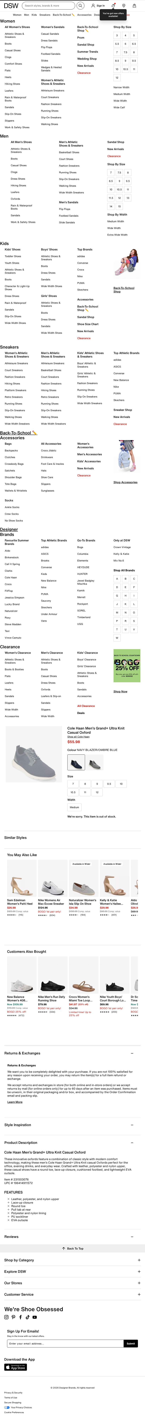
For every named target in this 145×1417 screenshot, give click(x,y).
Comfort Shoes (13, 64)
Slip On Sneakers (87, 396)
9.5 (134, 61)
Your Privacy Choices (21, 1407)
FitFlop (9, 591)
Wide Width (120, 100)
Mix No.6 (119, 560)
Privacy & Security (13, 1392)
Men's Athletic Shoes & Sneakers (71, 144)
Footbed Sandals (50, 54)
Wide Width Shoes (15, 323)
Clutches (10, 457)
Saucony (46, 600)
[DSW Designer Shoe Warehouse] (11, 5)
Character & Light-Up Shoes (17, 287)
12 (117, 77)
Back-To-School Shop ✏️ (87, 29)
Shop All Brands (124, 570)
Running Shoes (49, 111)
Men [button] (26, 15)
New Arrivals (85, 66)
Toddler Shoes (13, 256)
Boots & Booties (14, 669)
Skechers (82, 289)
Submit (131, 1343)
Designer (99, 15)
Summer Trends (87, 51)
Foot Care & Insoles (52, 464)
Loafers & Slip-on (51, 696)
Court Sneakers (50, 97)
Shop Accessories (125, 482)
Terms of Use (10, 1397)
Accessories (85, 299)
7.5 (125, 52)
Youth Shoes (12, 263)
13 (128, 198)
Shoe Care (47, 477)
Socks (9, 500)
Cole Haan (11, 577)
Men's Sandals (68, 202)
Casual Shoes (13, 50)
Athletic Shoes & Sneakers (14, 35)
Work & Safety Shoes (17, 127)
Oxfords (15, 199)
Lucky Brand (12, 604)
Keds (44, 574)
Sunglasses (47, 490)
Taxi (7, 631)
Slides (44, 60)
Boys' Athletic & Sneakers (86, 364)
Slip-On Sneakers (51, 117)
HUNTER (82, 574)
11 (134, 69)
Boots (8, 43)
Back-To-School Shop (124, 290)
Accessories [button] (84, 15)
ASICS (117, 366)
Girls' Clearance (86, 666)
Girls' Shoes (49, 296)
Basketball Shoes (69, 152)
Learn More (14, 1102)
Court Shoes (66, 159)
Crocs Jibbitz (48, 450)
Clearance (84, 73)
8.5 (117, 61)
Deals (81, 713)
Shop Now (120, 691)
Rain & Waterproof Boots (15, 98)
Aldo (7, 550)
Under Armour (49, 614)
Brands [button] (111, 15)
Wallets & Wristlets (16, 490)
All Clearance (86, 706)
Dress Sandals (49, 40)
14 (111, 206)
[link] (20, 905)
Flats (7, 70)
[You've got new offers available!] (113, 5)
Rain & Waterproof (15, 303)
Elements (82, 560)
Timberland (83, 617)
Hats (43, 470)
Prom (80, 37)
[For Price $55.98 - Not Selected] (94, 762)
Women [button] (17, 15)
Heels (8, 77)
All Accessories (51, 444)
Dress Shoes (18, 179)
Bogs (80, 547)
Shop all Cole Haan (78, 736)
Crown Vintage (122, 547)
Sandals (9, 107)
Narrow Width (121, 87)
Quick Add (22, 925)
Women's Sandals (52, 27)
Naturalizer (11, 611)
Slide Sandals (67, 222)
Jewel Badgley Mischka (85, 582)
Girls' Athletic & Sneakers (86, 374)
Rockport (82, 604)
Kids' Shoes (12, 249)
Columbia (82, 554)
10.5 (125, 69)
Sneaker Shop (123, 410)
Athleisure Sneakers (52, 90)
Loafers (9, 90)
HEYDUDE (83, 567)
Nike (80, 276)
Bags (8, 444)
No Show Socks (14, 520)
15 (119, 206)
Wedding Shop (87, 59)
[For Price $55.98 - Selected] (76, 762)
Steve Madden (13, 624)
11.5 (111, 198)
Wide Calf (119, 107)
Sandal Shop (85, 44)
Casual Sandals (50, 34)
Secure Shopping (12, 1402)
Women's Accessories (85, 445)
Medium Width (122, 94)
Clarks (8, 571)
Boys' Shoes (49, 249)
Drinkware (47, 457)
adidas (81, 256)
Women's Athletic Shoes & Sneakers (53, 82)
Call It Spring (12, 564)
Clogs (8, 57)
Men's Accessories (89, 454)
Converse (82, 263)
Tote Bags (10, 484)
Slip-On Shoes (13, 114)
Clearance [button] (124, 15)
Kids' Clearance (87, 653)
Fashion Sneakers (51, 104)
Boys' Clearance (86, 659)
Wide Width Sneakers (71, 192)
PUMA (81, 283)
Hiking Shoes (12, 84)
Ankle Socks (12, 507)
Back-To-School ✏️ (64, 15)
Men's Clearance (52, 653)
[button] (32, 864)
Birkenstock (12, 557)
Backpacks (11, 450)
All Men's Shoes (21, 142)
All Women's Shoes (17, 27)
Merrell (81, 597)
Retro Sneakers (14, 397)
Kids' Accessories (89, 461)
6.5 (134, 44)
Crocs (80, 269)
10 (117, 69)
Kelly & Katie (121, 554)
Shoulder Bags (13, 477)
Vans (44, 621)
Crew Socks (12, 514)
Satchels (10, 470)
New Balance (121, 380)
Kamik (81, 590)
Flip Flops (46, 47)
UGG (80, 624)
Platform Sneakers (15, 390)
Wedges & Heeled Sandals (51, 68)
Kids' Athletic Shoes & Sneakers (90, 355)
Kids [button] (34, 15)
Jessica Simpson (14, 597)
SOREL (81, 610)
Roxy (8, 617)
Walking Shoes (49, 124)
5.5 (117, 44)
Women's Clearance (18, 653)
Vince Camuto (13, 637)
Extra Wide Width (117, 235)
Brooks (45, 560)
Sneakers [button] (44, 15)
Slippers (9, 120)
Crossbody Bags (14, 464)
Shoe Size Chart (87, 324)
